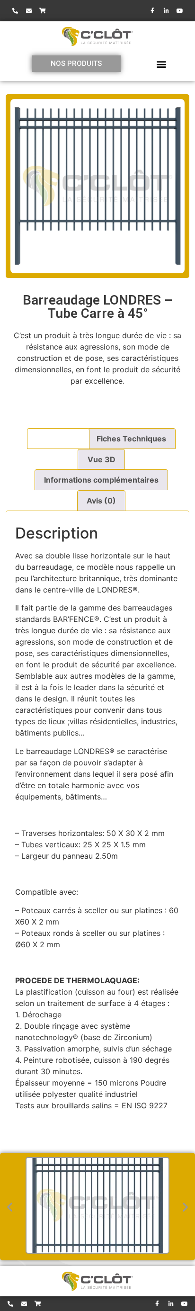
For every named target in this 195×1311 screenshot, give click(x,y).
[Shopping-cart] (42, 11)
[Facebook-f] (152, 11)
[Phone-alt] (15, 11)
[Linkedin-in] (166, 11)
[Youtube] (180, 11)
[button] (161, 64)
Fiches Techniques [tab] (131, 438)
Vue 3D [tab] (101, 459)
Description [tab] (58, 438)
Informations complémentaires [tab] (101, 480)
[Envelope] (29, 11)
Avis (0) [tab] (101, 500)
